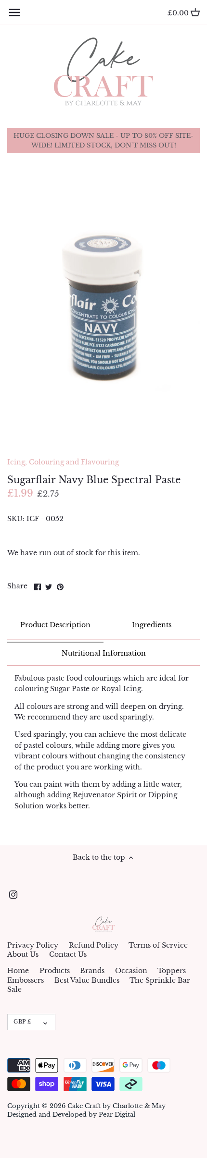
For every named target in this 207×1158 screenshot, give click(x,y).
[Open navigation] (14, 12)
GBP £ (22, 1021)
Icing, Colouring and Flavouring (63, 462)
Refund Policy (93, 945)
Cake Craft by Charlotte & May (116, 1105)
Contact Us (68, 954)
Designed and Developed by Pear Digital (71, 1114)
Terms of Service (158, 945)
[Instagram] (13, 895)
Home (18, 970)
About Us (23, 954)
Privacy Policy (32, 945)
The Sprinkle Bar (159, 980)
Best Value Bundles (86, 980)
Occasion (131, 970)
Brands (92, 970)
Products (54, 970)
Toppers (171, 970)
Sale (14, 989)
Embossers (25, 980)
